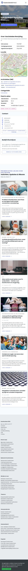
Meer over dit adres (8, 108)
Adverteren (4, 427)
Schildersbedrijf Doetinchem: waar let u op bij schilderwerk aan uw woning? (13, 241)
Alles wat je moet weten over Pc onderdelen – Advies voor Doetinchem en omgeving (12, 280)
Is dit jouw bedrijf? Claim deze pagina (14, 131)
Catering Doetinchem (6, 462)
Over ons (3, 429)
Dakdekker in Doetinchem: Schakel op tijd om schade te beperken (13, 391)
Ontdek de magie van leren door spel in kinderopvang (13, 355)
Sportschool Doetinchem (7, 518)
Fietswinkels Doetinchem (7, 444)
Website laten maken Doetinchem (9, 517)
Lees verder (6, 216)
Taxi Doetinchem (5, 445)
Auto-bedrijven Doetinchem (8, 527)
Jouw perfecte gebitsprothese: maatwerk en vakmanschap (12, 317)
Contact (3, 426)
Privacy (3, 434)
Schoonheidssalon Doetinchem (9, 464)
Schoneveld (7, 122)
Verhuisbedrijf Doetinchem (7, 470)
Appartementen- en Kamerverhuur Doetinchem (13, 482)
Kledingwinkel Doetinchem (7, 515)
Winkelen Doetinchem (6, 479)
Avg (2, 432)
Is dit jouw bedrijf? (9, 24)
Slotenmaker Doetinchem (7, 533)
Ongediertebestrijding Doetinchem (10, 548)
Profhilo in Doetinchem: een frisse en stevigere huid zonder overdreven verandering (13, 201)
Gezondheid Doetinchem (7, 449)
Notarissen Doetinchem (7, 498)
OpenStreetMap (24, 76)
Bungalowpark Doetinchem (8, 489)
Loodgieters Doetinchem (7, 467)
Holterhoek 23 (5, 20)
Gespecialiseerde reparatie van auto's (14, 85)
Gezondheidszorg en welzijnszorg (13, 197)
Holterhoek (6, 120)
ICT (3, 277)
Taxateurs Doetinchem (7, 500)
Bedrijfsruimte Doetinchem (8, 546)
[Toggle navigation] (25, 3)
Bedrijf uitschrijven (14, 151)
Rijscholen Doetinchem (7, 442)
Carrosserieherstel (10, 87)
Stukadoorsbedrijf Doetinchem (8, 469)
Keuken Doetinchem (6, 512)
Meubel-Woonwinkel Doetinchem (9, 480)
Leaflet (18, 76)
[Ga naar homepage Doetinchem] (8, 2)
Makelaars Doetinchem (7, 503)
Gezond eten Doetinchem (7, 452)
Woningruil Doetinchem (7, 541)
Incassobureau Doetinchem (8, 545)
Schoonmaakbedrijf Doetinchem (9, 502)
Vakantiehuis (5, 13)
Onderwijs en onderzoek (10, 352)
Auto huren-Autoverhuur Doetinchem (10, 528)
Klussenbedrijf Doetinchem (8, 497)
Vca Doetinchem (5, 513)
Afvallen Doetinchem (6, 450)
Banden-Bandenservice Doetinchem (10, 530)
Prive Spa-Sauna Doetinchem (8, 543)
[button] (14, 65)
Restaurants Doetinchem (7, 460)
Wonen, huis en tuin (8, 237)
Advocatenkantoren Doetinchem (9, 531)
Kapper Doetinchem (6, 447)
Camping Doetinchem (6, 484)
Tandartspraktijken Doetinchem (9, 465)
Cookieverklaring (5, 431)
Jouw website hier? (8, 128)
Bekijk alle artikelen (5, 177)
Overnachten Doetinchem (7, 485)
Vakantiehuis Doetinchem (7, 487)
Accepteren (6, 569)
